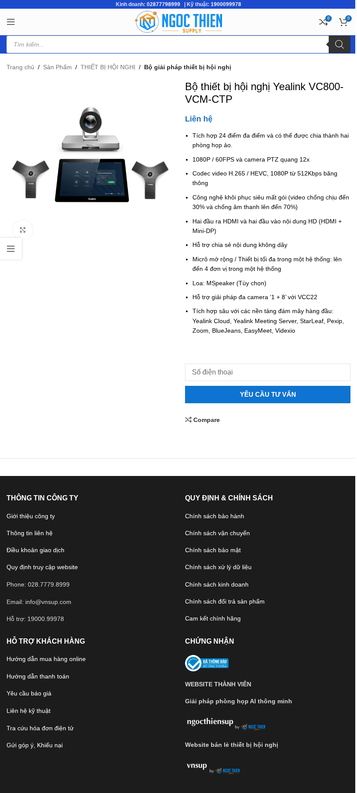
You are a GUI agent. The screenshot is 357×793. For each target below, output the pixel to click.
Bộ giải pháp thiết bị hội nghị (187, 67)
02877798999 (163, 4)
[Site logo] (178, 21)
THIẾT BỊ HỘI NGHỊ (108, 67)
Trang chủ (20, 67)
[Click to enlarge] (23, 230)
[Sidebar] (11, 249)
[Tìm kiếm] (339, 44)
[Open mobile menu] (11, 21)
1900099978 (226, 4)
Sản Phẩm (57, 67)
